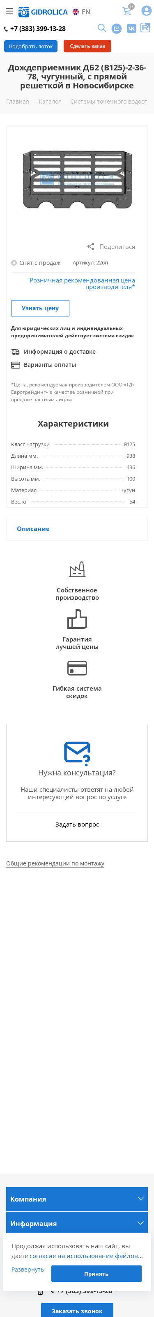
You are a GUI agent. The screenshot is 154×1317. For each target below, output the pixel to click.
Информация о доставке (59, 351)
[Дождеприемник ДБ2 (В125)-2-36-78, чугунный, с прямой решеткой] (77, 184)
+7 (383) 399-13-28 (37, 28)
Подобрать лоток (31, 46)
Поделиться (117, 246)
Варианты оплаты (49, 364)
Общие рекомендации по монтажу (55, 863)
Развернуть (27, 1269)
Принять (96, 1273)
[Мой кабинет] (146, 11)
